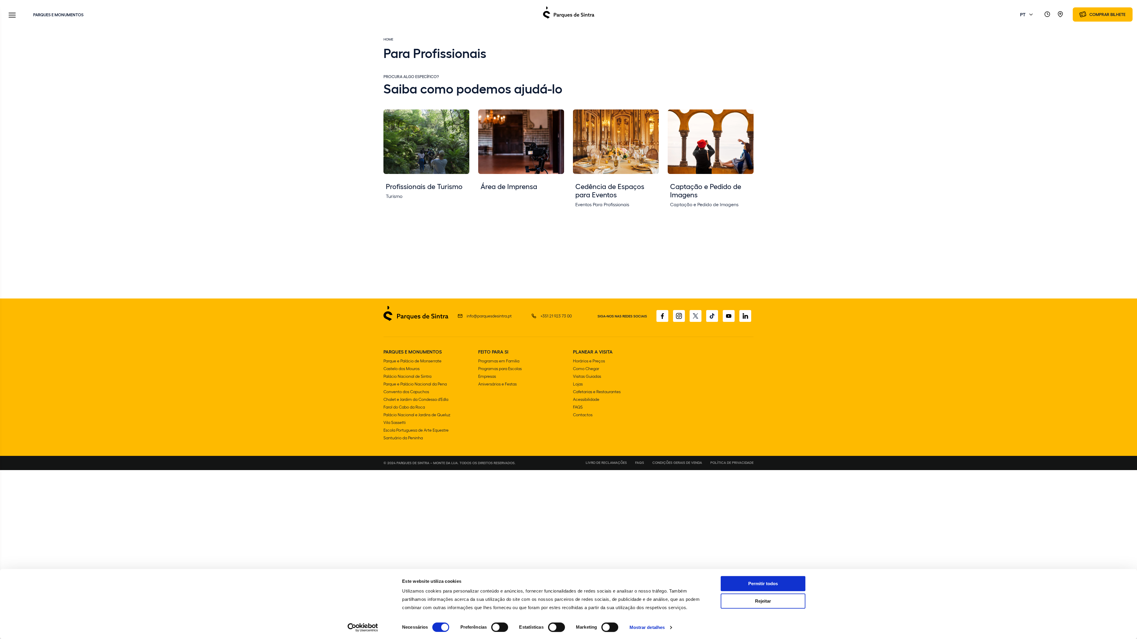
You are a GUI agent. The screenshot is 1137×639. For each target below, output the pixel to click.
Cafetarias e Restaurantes (597, 391)
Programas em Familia (498, 360)
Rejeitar (763, 601)
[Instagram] (679, 316)
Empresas (487, 376)
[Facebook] (662, 316)
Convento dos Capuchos (406, 391)
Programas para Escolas (500, 368)
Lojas (578, 383)
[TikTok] (712, 316)
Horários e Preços (589, 360)
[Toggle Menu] (12, 15)
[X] (695, 316)
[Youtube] (729, 316)
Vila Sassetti (394, 422)
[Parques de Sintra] (568, 18)
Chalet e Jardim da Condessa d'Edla (415, 399)
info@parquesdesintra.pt (489, 315)
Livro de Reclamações (606, 462)
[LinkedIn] (745, 316)
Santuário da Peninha (403, 437)
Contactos (582, 414)
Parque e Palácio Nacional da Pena (415, 383)
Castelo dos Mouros (401, 368)
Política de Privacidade (732, 462)
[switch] (499, 627)
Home (388, 39)
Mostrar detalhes (647, 627)
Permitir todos (763, 583)
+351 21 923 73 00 (556, 315)
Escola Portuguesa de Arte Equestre (416, 430)
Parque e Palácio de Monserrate (412, 360)
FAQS (578, 406)
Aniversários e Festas (497, 383)
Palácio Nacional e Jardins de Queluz (416, 414)
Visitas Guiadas (587, 376)
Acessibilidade (586, 399)
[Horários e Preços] (1047, 14)
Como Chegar (586, 368)
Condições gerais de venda (677, 462)
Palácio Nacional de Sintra (407, 376)
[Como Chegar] (1060, 14)
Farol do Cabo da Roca (404, 406)
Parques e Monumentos (58, 14)
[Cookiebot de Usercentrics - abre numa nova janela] (363, 627)
